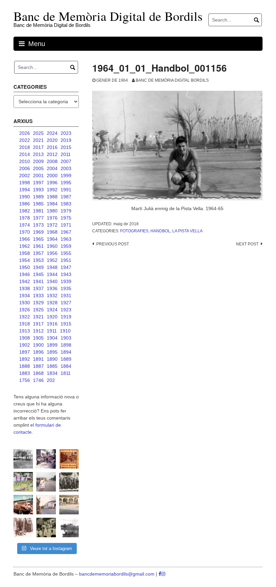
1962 (24, 246)
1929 (38, 302)
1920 (52, 316)
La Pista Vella (187, 231)
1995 (66, 182)
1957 (38, 253)
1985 (38, 203)
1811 (66, 373)
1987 (66, 196)
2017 (38, 147)
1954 (24, 260)
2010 (24, 161)
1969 (38, 232)
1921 (38, 316)
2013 (38, 154)
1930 (24, 302)
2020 (52, 140)
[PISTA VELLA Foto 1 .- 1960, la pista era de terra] (23, 459)
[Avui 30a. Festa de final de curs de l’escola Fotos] (69, 504)
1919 (66, 316)
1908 (24, 338)
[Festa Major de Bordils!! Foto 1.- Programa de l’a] (69, 459)
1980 (52, 210)
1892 (24, 359)
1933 (38, 295)
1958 (24, 253)
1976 (52, 218)
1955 (66, 253)
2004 (52, 168)
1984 (52, 203)
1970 (24, 232)
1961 (38, 246)
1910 (65, 331)
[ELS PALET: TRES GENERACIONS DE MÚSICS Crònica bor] (69, 482)
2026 (24, 133)
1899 (52, 345)
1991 (66, 189)
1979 (66, 210)
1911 (52, 331)
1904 (52, 338)
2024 (52, 133)
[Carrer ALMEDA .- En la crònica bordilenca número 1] (46, 504)
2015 (66, 147)
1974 (24, 225)
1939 (66, 281)
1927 (66, 302)
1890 (52, 359)
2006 (24, 168)
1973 (38, 225)
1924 (52, 309)
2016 (52, 147)
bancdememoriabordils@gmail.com (117, 574)
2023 (66, 133)
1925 (38, 309)
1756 (24, 380)
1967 (66, 232)
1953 (38, 260)
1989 (38, 196)
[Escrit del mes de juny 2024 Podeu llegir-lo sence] (23, 527)
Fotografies (134, 231)
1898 (66, 345)
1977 (38, 218)
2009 (38, 161)
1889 (66, 359)
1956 (52, 253)
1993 (38, 189)
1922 (24, 316)
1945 (38, 274)
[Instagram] (163, 574)
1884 (66, 366)
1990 (24, 196)
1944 (52, 274)
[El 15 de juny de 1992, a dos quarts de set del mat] (46, 482)
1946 (24, 274)
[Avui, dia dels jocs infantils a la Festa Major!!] (46, 459)
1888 (24, 366)
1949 (38, 267)
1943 (66, 274)
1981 (38, 210)
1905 (38, 338)
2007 (66, 161)
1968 (52, 232)
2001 (38, 175)
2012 (52, 154)
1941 (38, 281)
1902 (24, 345)
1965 (38, 239)
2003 (66, 168)
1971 (66, 225)
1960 (52, 246)
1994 (24, 189)
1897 (24, 352)
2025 (38, 133)
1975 (66, 218)
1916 (52, 323)
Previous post (112, 244)
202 (51, 380)
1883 (24, 373)
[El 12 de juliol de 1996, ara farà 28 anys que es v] (23, 504)
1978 (24, 218)
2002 (24, 175)
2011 (66, 154)
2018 (24, 147)
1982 (24, 210)
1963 (66, 239)
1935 (66, 288)
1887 (38, 366)
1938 (24, 288)
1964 (52, 239)
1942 (24, 281)
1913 (24, 331)
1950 (24, 267)
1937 (38, 288)
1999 (66, 175)
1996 (52, 182)
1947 (66, 267)
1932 (52, 295)
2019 (66, 140)
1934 (24, 295)
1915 (66, 323)
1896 (38, 352)
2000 (52, 175)
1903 (66, 338)
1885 (52, 366)
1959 (66, 246)
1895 (52, 352)
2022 (24, 140)
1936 (52, 288)
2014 (24, 154)
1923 (66, 309)
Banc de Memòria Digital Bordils (172, 80)
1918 (24, 323)
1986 (24, 203)
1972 (52, 225)
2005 (38, 168)
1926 (24, 309)
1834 (52, 373)
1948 (52, 267)
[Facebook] (160, 574)
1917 (38, 323)
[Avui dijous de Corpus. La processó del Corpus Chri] (46, 527)
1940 (52, 281)
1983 (66, 203)
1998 (24, 182)
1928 (52, 302)
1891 (38, 359)
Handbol (160, 231)
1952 (52, 260)
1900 (38, 345)
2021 (38, 140)
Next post (247, 244)
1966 (24, 239)
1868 (38, 373)
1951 (66, 260)
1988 (52, 196)
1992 (52, 189)
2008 (52, 161)
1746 (38, 380)
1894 (66, 352)
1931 (66, 295)
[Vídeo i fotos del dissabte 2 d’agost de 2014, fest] (23, 482)
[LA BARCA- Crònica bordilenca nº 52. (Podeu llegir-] (69, 527)
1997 (38, 182)
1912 (38, 331)
